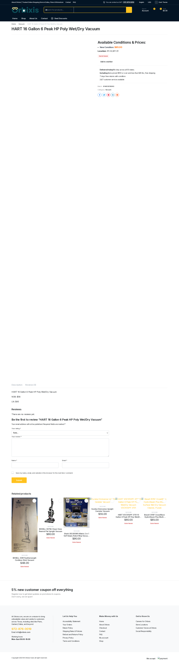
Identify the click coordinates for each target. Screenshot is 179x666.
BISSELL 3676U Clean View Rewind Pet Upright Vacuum (50, 530)
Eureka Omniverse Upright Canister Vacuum (102, 510)
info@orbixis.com (23, 632)
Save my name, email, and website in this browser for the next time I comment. (44, 473)
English (141, 2)
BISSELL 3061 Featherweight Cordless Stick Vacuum (24, 559)
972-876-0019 (128, 2)
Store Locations (142, 625)
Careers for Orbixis (143, 621)
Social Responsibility (143, 631)
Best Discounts (61, 18)
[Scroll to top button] (173, 660)
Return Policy (68, 628)
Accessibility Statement (71, 621)
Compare (35, 509)
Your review (17, 437)
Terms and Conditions (71, 641)
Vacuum (21, 24)
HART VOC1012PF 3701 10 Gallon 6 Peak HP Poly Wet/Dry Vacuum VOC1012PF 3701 (128, 517)
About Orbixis (104, 625)
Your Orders (67, 625)
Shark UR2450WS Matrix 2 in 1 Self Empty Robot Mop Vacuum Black (76, 536)
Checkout (103, 628)
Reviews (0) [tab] (30, 385)
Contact (68, 2)
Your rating (16, 428)
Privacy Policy (68, 638)
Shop (23, 18)
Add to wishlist (106, 62)
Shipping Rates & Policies (72, 631)
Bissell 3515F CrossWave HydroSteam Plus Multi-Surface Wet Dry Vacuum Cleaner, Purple (154, 518)
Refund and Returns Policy (73, 634)
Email (64, 460)
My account (103, 638)
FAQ (74, 2)
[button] (162, 10)
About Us (33, 18)
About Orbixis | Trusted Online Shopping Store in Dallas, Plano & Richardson (37, 2)
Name (14, 460)
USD (149, 2)
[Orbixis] (25, 10)
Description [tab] (17, 385)
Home (14, 18)
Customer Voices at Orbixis (146, 628)
